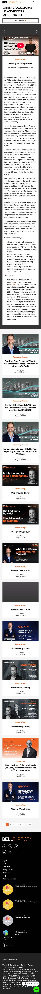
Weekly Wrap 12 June (20, 609)
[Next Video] (4, 31)
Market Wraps (20, 59)
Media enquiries (9, 879)
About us (6, 867)
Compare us (7, 870)
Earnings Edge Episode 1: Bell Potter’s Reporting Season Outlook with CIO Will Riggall (20, 451)
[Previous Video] (37, 31)
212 (29, 824)
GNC (14, 285)
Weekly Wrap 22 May (20, 687)
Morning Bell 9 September (20, 63)
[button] (37, 2)
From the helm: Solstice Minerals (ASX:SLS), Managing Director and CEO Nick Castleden (20, 768)
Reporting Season (20, 357)
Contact (5, 873)
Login (4, 861)
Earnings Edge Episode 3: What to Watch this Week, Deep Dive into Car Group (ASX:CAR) (20, 363)
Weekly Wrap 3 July (20, 531)
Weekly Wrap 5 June (20, 648)
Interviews (20, 761)
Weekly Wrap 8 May (20, 809)
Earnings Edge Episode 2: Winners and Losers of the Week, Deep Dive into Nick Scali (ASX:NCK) (20, 407)
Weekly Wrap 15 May (20, 726)
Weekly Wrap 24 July (20, 492)
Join (4, 864)
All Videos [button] (20, 20)
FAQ (4, 876)
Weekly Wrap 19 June (20, 570)
